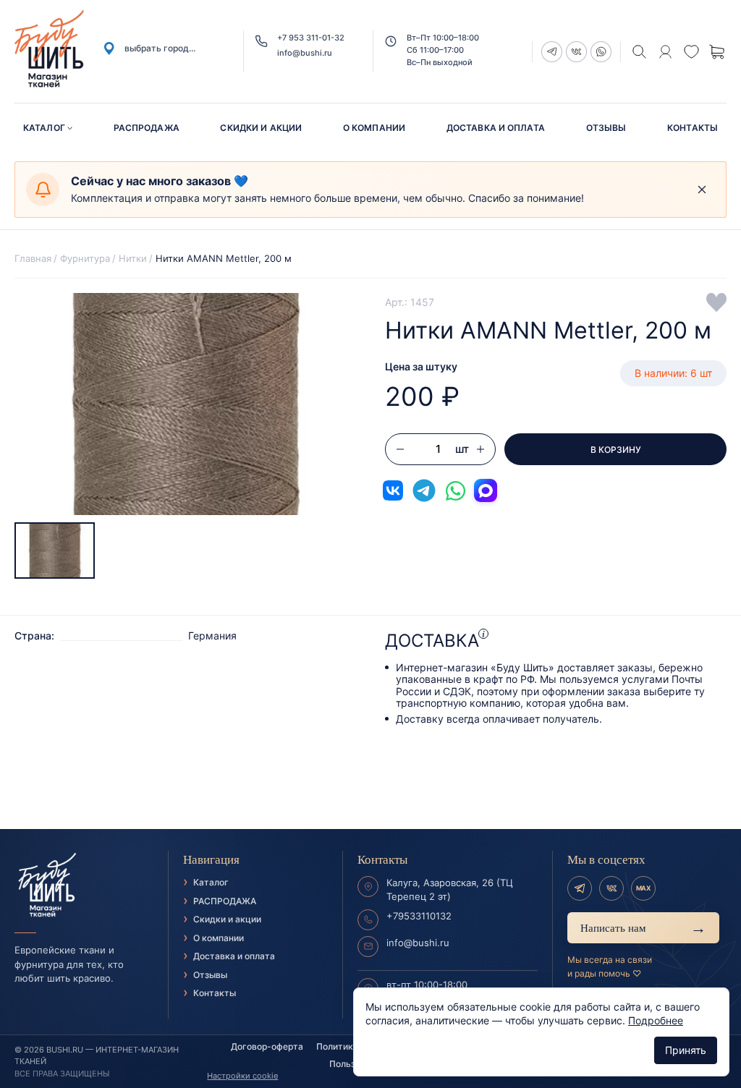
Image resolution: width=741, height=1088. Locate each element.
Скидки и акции (261, 127)
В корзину (615, 449)
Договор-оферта (267, 1046)
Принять (685, 1050)
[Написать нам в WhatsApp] (455, 490)
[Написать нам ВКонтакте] (393, 490)
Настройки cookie (242, 1076)
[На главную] (83, 885)
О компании (374, 127)
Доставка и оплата (495, 127)
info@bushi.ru (304, 53)
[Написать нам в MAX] (485, 490)
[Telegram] (579, 888)
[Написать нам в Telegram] (424, 490)
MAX (643, 888)
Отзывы (606, 127)
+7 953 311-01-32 (310, 38)
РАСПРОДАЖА (146, 127)
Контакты (692, 127)
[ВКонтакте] (611, 888)
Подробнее (655, 1020)
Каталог (44, 127)
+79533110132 (419, 916)
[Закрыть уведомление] (702, 189)
